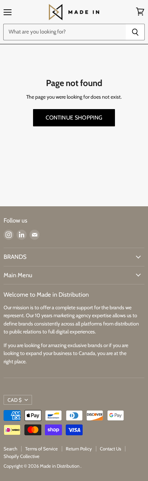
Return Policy (79, 448)
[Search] (135, 32)
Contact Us (110, 448)
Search (10, 448)
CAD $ (15, 400)
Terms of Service (41, 448)
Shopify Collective (22, 456)
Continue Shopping (74, 117)
